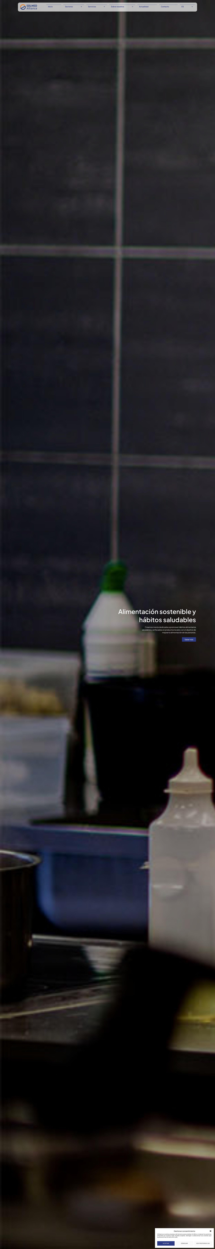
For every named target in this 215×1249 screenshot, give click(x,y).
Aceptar (166, 1243)
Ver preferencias (203, 1243)
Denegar (184, 1243)
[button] (210, 1231)
